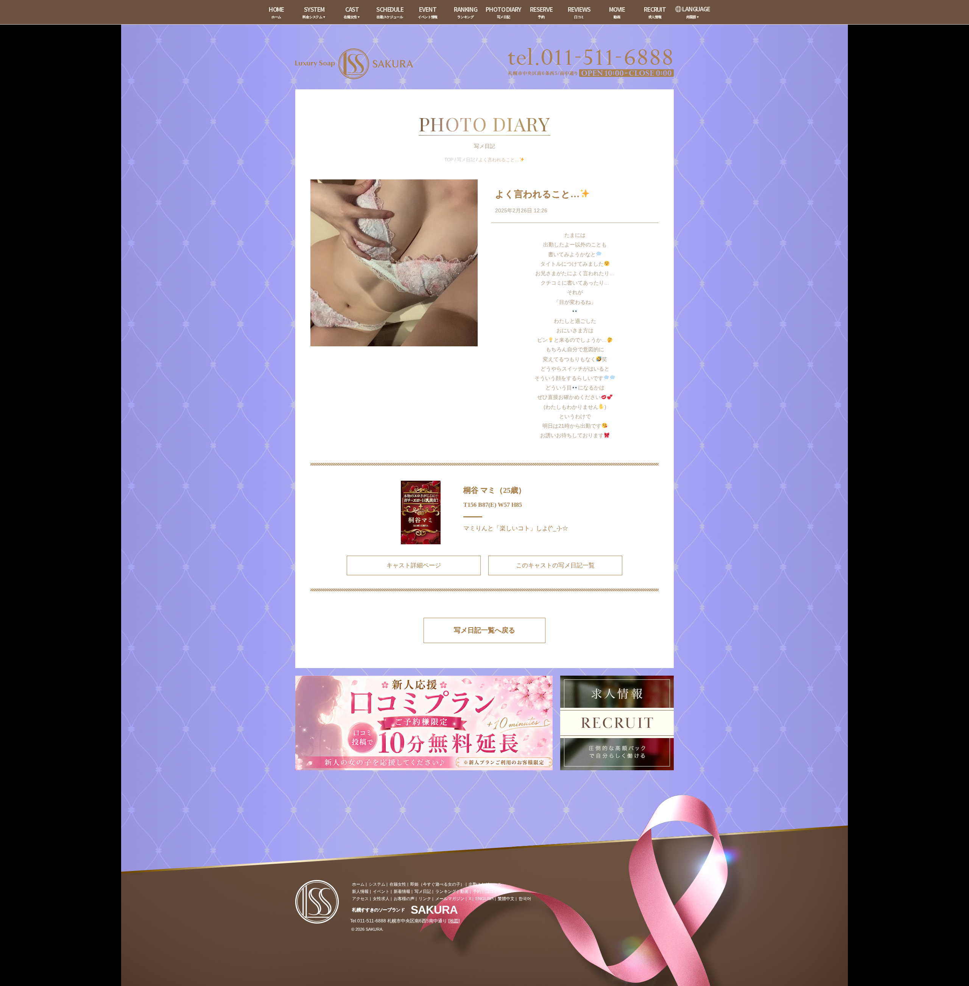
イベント (381, 891)
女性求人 (381, 898)
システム (377, 884)
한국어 (525, 898)
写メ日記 (466, 159)
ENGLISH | (485, 898)
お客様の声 (404, 898)
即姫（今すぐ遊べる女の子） (437, 884)
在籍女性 (397, 884)
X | (471, 898)
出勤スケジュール (485, 884)
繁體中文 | (507, 898)
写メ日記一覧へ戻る (484, 630)
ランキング (445, 891)
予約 (477, 891)
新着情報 (402, 891)
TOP (448, 159)
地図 (453, 921)
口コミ (491, 891)
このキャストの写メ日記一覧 (555, 565)
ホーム (358, 884)
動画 (464, 891)
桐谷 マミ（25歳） (494, 490)
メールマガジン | (451, 898)
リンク (425, 898)
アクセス (360, 898)
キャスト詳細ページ (413, 565)
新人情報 (360, 891)
